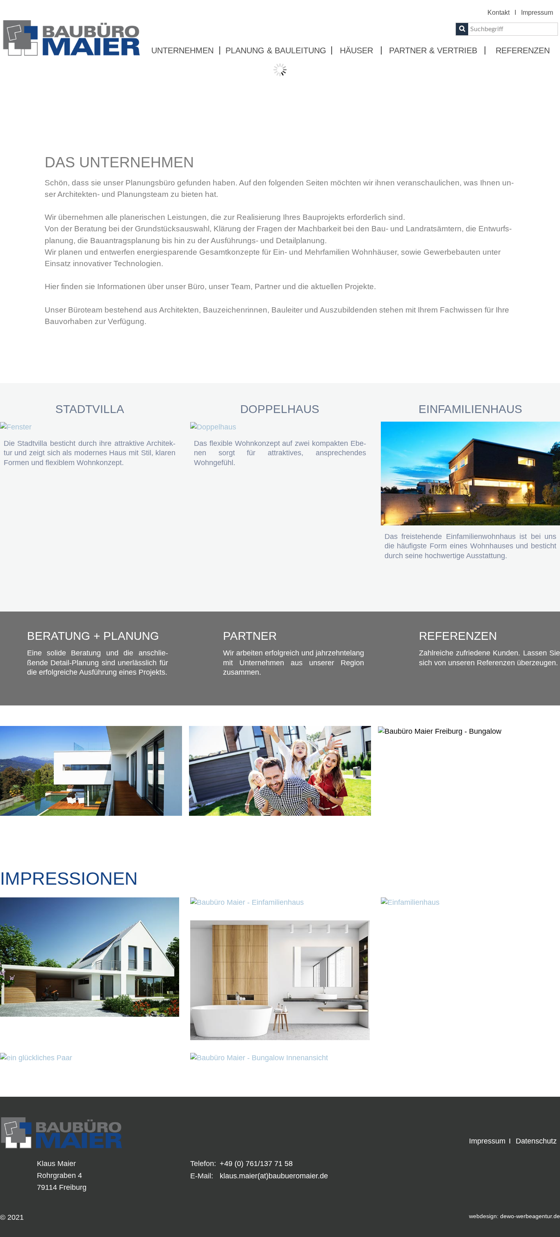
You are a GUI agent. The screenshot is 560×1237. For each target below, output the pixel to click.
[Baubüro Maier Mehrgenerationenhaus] (89, 956)
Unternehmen (182, 50)
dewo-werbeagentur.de (530, 1216)
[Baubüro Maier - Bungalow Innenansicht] (259, 1058)
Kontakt (498, 12)
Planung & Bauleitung (275, 50)
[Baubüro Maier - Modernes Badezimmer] (279, 980)
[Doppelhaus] (213, 426)
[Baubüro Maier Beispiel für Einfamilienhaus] (247, 902)
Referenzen (523, 50)
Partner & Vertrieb (433, 50)
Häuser (356, 50)
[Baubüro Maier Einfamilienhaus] (410, 902)
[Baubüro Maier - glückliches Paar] (36, 1058)
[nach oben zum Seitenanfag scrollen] (549, 250)
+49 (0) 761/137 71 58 (256, 1163)
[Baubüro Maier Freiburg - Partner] (351, 682)
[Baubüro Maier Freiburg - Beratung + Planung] (155, 682)
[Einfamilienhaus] (470, 473)
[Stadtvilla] (16, 426)
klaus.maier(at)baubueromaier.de (274, 1176)
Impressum (537, 12)
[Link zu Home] (71, 38)
